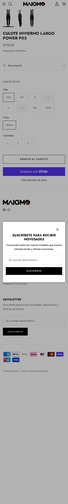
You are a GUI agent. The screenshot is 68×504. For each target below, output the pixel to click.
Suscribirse (34, 271)
